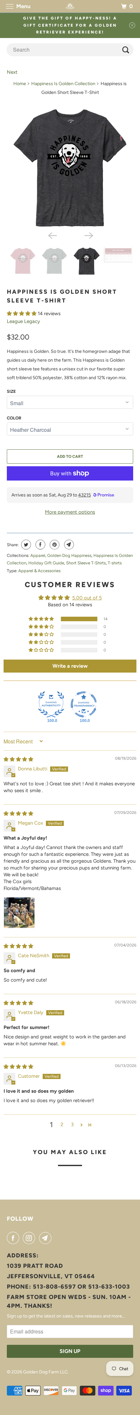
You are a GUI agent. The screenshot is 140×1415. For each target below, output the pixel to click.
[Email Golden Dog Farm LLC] (46, 1238)
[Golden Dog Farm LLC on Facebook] (14, 1238)
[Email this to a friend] (68, 544)
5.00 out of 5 (87, 598)
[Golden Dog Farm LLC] (70, 6)
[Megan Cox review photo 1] (19, 912)
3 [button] (72, 1124)
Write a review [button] (70, 666)
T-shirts (115, 562)
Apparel (37, 555)
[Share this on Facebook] (39, 544)
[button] (22, 313)
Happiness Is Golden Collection (63, 83)
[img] (18, 759)
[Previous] (52, 235)
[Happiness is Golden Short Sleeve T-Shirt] (70, 168)
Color (14, 418)
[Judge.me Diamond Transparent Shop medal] (84, 704)
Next (12, 72)
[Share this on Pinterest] (54, 544)
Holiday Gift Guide (46, 562)
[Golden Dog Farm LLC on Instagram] (30, 1238)
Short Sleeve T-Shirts (86, 562)
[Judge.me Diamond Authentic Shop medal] (51, 704)
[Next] (88, 235)
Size (11, 391)
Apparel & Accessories (39, 570)
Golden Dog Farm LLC (45, 1372)
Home (19, 83)
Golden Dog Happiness (69, 555)
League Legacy (23, 321)
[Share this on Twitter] (25, 544)
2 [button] (62, 1124)
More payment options (70, 512)
